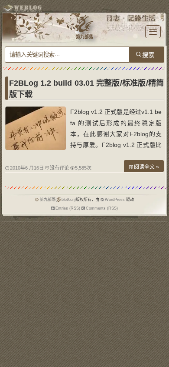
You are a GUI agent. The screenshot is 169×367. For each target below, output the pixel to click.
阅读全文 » (146, 167)
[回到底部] (158, 356)
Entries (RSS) (67, 208)
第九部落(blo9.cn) (58, 199)
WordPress (115, 199)
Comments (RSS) (102, 208)
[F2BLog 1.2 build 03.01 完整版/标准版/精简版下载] (35, 147)
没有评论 (59, 167)
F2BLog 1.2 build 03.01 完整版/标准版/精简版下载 (86, 89)
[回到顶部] (158, 340)
